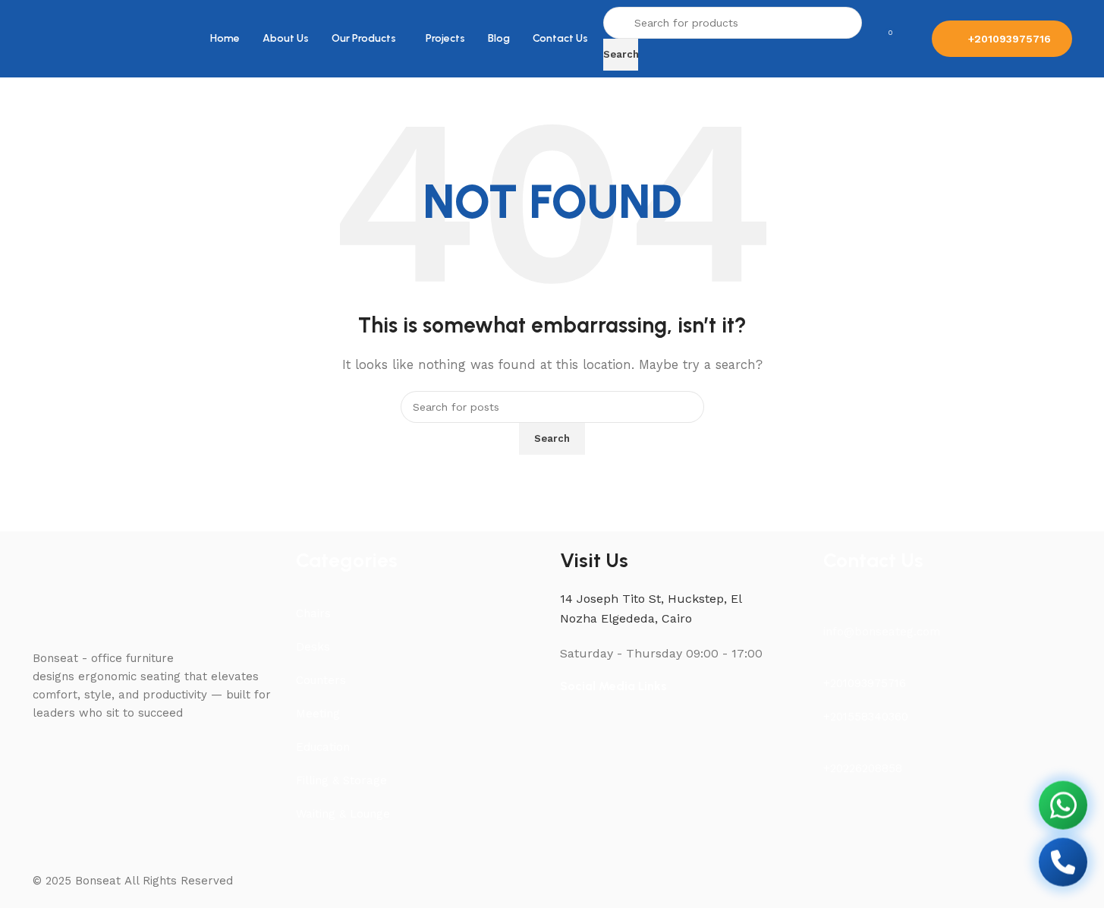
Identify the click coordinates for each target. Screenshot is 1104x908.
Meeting (318, 713)
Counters (321, 680)
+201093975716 (1009, 39)
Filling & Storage (341, 780)
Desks (313, 647)
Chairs (313, 613)
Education (323, 747)
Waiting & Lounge (343, 814)
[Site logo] (67, 38)
